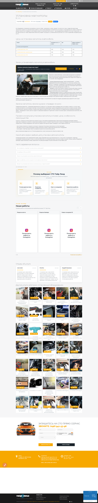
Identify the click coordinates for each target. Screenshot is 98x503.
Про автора (57, 501)
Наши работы (45, 501)
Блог (25, 1)
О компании (40, 501)
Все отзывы (38, 21)
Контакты (29, 1)
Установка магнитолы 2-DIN (22, 54)
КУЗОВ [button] (68, 8)
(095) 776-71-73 (53, 457)
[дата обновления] (16, 18)
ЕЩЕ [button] (75, 8)
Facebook (56, 21)
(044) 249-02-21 (53, 458)
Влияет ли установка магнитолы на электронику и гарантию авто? (33, 163)
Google (50, 21)
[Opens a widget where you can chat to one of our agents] (90, 496)
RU (68, 1)
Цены (17, 1)
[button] (46, 444)
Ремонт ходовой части (41, 497)
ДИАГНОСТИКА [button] (21, 8)
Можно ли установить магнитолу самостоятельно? (29, 156)
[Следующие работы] (81, 207)
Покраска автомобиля (64, 496)
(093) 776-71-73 (45, 458)
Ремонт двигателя (63, 497)
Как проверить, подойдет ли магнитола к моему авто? (30, 148)
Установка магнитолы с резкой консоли (24, 52)
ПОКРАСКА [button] (59, 8)
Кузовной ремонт (40, 499)
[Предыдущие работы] (77, 207)
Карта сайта (29, 501)
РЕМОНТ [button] (49, 8)
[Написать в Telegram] (75, 5)
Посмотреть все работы (75, 254)
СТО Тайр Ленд (19, 11)
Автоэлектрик (39, 496)
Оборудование (51, 501)
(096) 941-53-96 (45, 457)
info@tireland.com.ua (51, 462)
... (32, 1)
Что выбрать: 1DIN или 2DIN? (24, 152)
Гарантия (20, 1)
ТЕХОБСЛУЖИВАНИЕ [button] (36, 8)
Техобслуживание (63, 499)
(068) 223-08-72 (45, 459)
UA (70, 1)
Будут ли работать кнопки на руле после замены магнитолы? (32, 160)
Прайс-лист (34, 501)
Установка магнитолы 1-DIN (22, 49)
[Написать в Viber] (73, 5)
